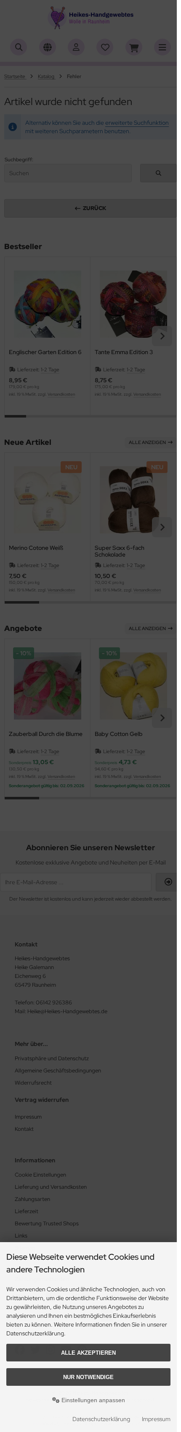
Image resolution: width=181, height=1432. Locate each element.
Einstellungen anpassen (92, 1400)
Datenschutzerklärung (101, 1419)
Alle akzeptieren (88, 1353)
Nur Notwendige (88, 1377)
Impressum (156, 1419)
